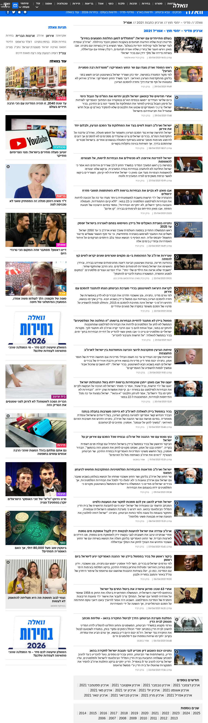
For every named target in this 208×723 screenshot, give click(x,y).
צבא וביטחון (162, 12)
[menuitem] (156, 5)
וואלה (199, 23)
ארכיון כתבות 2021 (150, 23)
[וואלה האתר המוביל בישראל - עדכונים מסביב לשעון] (180, 5)
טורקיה (54, 47)
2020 (144, 713)
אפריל (127, 23)
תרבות (133, 3)
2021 (155, 713)
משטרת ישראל (31, 47)
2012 (163, 718)
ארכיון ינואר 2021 (96, 695)
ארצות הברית (25, 36)
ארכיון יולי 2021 (149, 690)
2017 (113, 713)
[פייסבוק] (8, 12)
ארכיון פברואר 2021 (124, 695)
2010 (143, 718)
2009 (133, 718)
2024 (186, 713)
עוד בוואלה (58, 61)
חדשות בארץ (145, 12)
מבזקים (176, 12)
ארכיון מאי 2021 (101, 690)
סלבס (121, 3)
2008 (122, 718)
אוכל (101, 3)
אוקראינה (61, 36)
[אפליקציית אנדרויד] (25, 12)
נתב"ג (17, 47)
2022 (165, 713)
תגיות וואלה (57, 27)
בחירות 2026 (90, 12)
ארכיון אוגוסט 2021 (176, 690)
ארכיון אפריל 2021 (179, 695)
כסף (110, 3)
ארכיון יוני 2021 (125, 690)
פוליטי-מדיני (127, 12)
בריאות (89, 3)
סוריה (9, 47)
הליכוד (9, 42)
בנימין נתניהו (42, 42)
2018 (124, 713)
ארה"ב (40, 36)
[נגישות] (5, 5)
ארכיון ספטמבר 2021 (94, 685)
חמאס (62, 47)
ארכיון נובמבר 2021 (156, 685)
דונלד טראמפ (23, 42)
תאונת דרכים (23, 53)
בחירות (146, 3)
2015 (93, 713)
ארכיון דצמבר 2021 (186, 685)
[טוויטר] (13, 12)
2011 (153, 718)
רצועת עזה (43, 53)
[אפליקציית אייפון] (19, 12)
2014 (82, 713)
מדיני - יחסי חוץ (179, 23)
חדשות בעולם (108, 12)
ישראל (45, 47)
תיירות (76, 3)
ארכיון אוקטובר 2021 (126, 685)
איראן (50, 36)
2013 (174, 718)
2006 (102, 718)
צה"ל (62, 53)
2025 (196, 713)
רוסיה (54, 53)
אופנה (48, 3)
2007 (112, 718)
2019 (134, 713)
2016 (103, 713)
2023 (176, 713)
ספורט (158, 3)
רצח (33, 53)
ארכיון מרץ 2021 (152, 695)
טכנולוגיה (62, 3)
